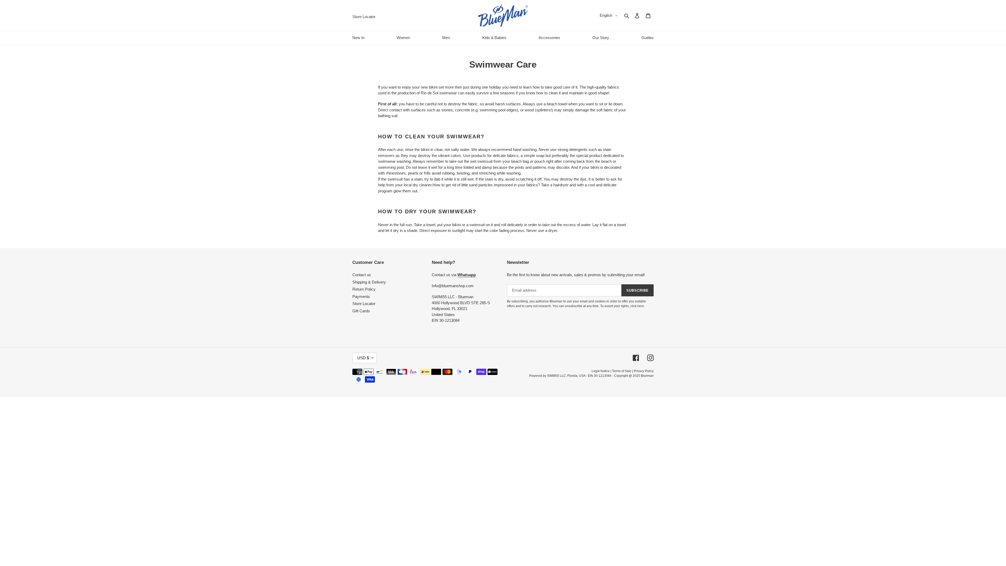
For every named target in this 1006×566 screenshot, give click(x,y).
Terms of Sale (621, 371)
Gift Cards (361, 311)
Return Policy (363, 289)
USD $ (363, 358)
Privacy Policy (644, 371)
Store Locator (363, 303)
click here (637, 306)
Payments (361, 296)
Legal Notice (601, 371)
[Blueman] (503, 15)
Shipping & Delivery (369, 282)
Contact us (361, 275)
